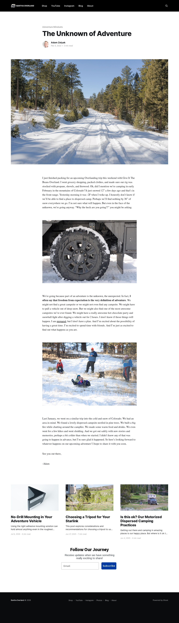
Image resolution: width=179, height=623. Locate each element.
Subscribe (109, 566)
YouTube (55, 5)
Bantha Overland (17, 600)
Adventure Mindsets (52, 27)
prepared (61, 321)
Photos (99, 600)
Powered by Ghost (160, 600)
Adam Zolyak (58, 42)
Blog (80, 5)
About (90, 5)
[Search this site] (166, 6)
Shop (44, 5)
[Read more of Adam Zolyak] (46, 44)
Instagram (69, 5)
